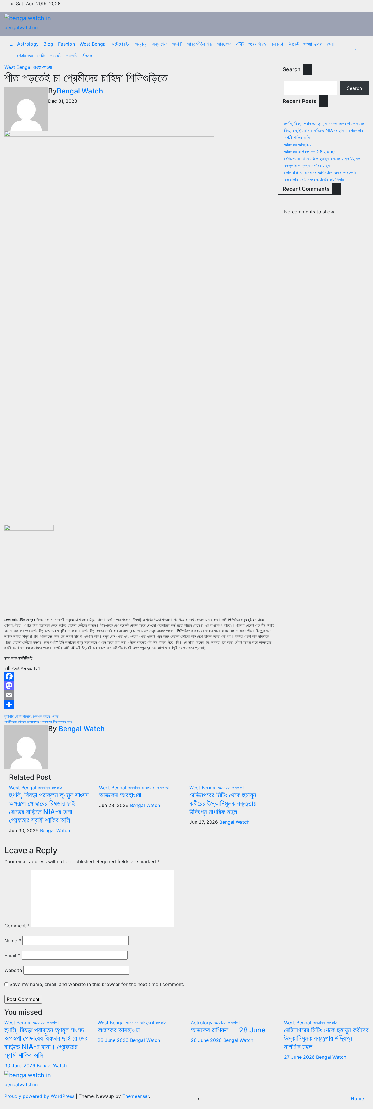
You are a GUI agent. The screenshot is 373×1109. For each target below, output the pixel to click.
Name (12, 940)
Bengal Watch (80, 91)
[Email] (139, 695)
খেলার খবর (25, 55)
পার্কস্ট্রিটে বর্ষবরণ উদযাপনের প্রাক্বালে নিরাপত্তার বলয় (38, 722)
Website (13, 970)
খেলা (330, 44)
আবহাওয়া (224, 44)
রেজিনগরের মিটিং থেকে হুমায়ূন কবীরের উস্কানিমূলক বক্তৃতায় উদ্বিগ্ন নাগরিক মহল (222, 803)
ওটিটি (240, 44)
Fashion (66, 44)
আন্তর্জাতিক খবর (199, 44)
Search (291, 69)
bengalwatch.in (21, 27)
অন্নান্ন (141, 44)
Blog (48, 44)
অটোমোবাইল (120, 44)
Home (357, 1098)
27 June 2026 (300, 1057)
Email (12, 955)
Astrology (28, 44)
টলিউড (87, 55)
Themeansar (135, 1096)
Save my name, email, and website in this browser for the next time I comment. (97, 984)
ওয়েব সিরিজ (257, 44)
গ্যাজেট (55, 55)
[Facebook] (139, 676)
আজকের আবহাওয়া (120, 795)
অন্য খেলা (159, 44)
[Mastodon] (139, 685)
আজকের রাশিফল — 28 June (309, 151)
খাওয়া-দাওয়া (312, 44)
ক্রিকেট (293, 44)
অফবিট (177, 44)
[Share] (139, 704)
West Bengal (93, 44)
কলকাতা (277, 44)
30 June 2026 (20, 1065)
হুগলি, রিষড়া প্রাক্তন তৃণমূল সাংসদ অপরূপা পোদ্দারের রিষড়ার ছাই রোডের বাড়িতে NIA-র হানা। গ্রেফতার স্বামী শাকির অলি (49, 807)
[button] (11, 46)
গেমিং (41, 55)
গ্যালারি (71, 55)
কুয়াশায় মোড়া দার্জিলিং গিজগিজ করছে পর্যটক (31, 716)
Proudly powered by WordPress (40, 1096)
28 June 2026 (114, 1040)
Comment (17, 926)
